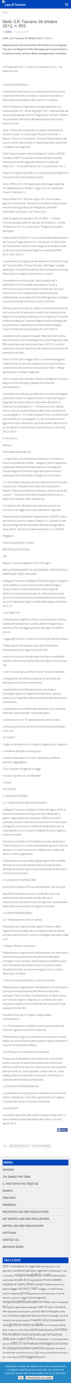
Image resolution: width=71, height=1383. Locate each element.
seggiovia (32, 1357)
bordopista (25, 1320)
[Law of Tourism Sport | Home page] (17, 4)
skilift (21, 1357)
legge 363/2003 (20, 1288)
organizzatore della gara (26, 1307)
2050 (29, 1284)
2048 (24, 1334)
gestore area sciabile (26, 1324)
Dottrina (9, 1232)
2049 (5, 1325)
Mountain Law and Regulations (26, 1211)
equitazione (36, 1280)
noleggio (42, 1289)
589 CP (42, 1307)
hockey (43, 1353)
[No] (66, 1372)
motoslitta (63, 1302)
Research (9, 1204)
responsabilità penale (20, 1301)
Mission (8, 1169)
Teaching (9, 1197)
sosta (51, 1311)
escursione (52, 1352)
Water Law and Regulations (23, 1225)
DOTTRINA (44, 1302)
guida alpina (35, 1293)
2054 (50, 1307)
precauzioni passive (29, 1348)
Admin (8, 32)
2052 (36, 1352)
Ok (20, 1377)
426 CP (47, 1325)
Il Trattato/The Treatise (20, 1183)
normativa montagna (41, 1146)
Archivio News (13, 1247)
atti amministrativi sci (19, 1146)
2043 (30, 1338)
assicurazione (46, 1329)
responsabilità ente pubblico (19, 1311)
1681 (34, 1289)
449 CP (53, 1302)
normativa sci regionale (26, 1266)
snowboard (58, 1320)
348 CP (42, 1357)
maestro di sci (40, 1320)
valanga (54, 1315)
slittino (26, 1329)
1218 (49, 1289)
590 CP (16, 1343)
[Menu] (66, 4)
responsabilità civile (33, 1275)
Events (8, 1190)
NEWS (34, 1329)
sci (5, 1306)
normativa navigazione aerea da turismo (28, 1315)
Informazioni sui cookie (39, 1377)
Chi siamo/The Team (16, 1176)
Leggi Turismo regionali (33, 1297)
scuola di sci (22, 1280)
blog (5, 12)
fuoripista (49, 1348)
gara (10, 1307)
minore (47, 1280)
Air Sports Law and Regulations (26, 1218)
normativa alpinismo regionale (30, 1270)
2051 (6, 1266)
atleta (11, 1280)
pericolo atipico (40, 1311)
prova (25, 1293)
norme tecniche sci (25, 1352)
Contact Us (11, 1240)
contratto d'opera (43, 1284)
